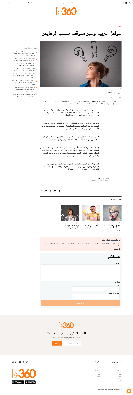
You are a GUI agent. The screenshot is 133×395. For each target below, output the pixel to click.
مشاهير (120, 378)
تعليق (117, 263)
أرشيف (98, 376)
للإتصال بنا (97, 374)
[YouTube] (20, 362)
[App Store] (30, 382)
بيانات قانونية (97, 372)
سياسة (120, 366)
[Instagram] (12, 362)
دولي (121, 380)
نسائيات (119, 26)
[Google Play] (17, 382)
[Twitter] (24, 362)
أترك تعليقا (80, 303)
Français (22, 3)
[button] (129, 391)
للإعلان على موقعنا (96, 370)
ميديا (120, 374)
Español (4, 3)
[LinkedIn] (16, 362)
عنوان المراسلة (114, 293)
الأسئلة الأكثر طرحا (96, 368)
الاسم (117, 285)
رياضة (120, 376)
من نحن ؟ (98, 366)
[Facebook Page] (27, 362)
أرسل (56, 343)
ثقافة (120, 372)
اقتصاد (120, 368)
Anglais (13, 3)
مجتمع (120, 370)
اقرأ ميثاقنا (117, 249)
